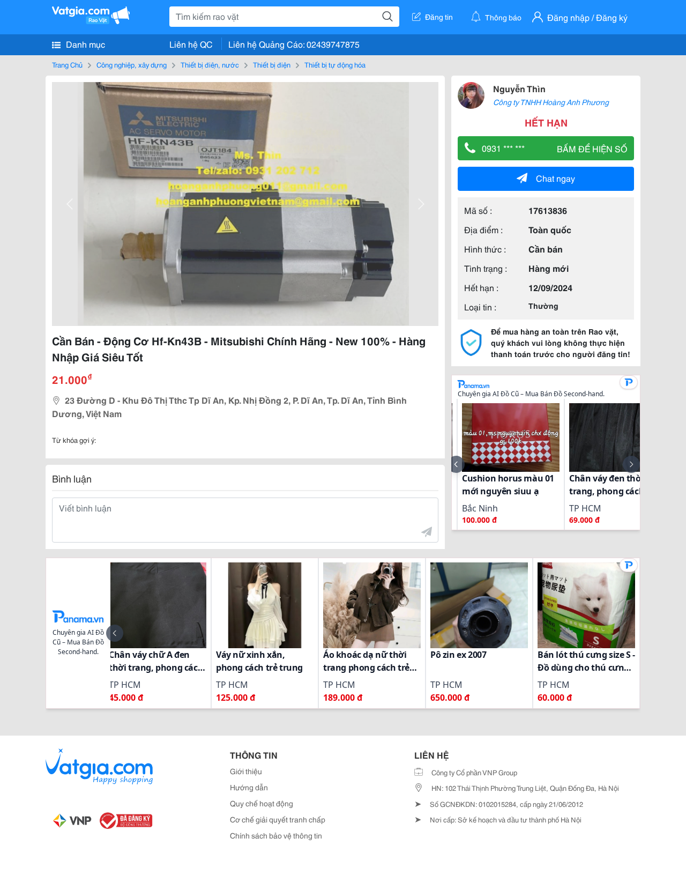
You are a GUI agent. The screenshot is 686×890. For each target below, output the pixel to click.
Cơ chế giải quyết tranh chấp (277, 819)
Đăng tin (439, 16)
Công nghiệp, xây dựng (131, 64)
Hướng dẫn (249, 787)
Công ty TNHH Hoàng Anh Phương (551, 102)
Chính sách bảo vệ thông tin (276, 835)
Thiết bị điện (271, 64)
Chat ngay (555, 178)
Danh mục (84, 44)
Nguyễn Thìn (519, 88)
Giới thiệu (246, 771)
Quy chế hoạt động (261, 803)
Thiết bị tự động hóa (335, 64)
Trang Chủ (67, 64)
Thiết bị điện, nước (210, 64)
